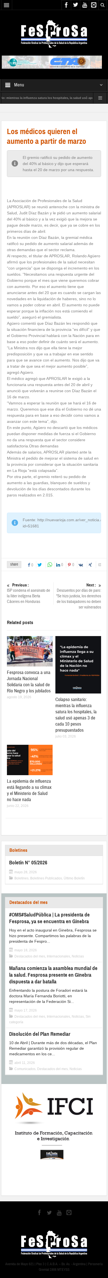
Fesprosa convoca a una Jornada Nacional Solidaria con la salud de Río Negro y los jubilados (29, 682)
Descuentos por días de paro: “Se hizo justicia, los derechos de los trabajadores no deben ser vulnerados (78, 596)
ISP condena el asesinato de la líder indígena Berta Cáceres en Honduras (28, 593)
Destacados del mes (28, 902)
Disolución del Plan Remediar (39, 1034)
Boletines (18, 850)
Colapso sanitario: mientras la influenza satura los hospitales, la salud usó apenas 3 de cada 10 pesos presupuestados (76, 715)
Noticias (78, 956)
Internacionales (58, 956)
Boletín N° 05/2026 (28, 862)
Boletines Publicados (46, 878)
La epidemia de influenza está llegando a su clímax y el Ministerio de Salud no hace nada (29, 790)
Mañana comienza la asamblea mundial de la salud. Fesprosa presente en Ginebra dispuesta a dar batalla (53, 975)
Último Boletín (74, 878)
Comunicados (24, 1069)
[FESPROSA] (54, 33)
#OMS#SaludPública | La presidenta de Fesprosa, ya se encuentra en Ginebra (49, 918)
